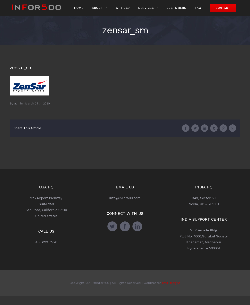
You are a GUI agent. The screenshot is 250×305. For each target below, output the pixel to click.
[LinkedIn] (137, 226)
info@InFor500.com (125, 198)
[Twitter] (112, 226)
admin (18, 103)
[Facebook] (125, 226)
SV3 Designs (171, 283)
